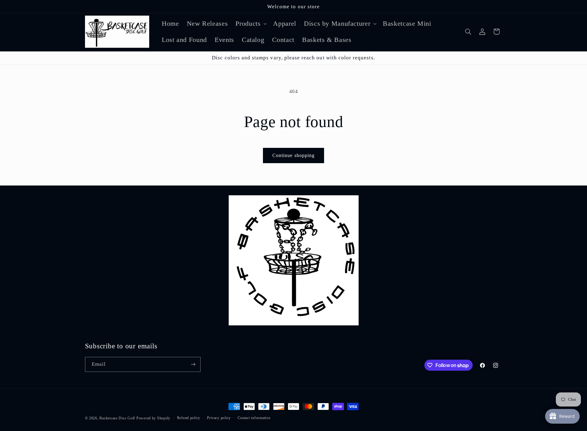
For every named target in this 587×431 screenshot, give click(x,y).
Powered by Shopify (153, 418)
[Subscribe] (193, 364)
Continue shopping (293, 155)
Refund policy (189, 418)
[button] (250, 23)
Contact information (254, 418)
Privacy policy (219, 418)
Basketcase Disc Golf (117, 418)
